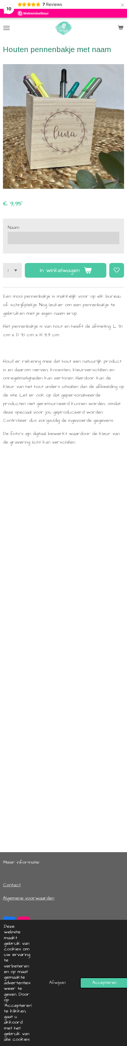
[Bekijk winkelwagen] (120, 28)
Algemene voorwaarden (28, 898)
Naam (13, 227)
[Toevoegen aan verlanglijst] (116, 270)
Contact (12, 885)
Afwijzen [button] (57, 983)
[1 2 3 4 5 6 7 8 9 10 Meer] (12, 270)
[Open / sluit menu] (6, 28)
